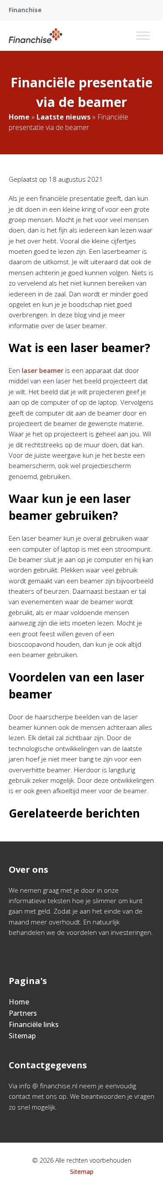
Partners (23, 1013)
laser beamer (42, 370)
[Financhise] (35, 35)
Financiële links (34, 1024)
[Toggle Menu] (143, 35)
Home (19, 117)
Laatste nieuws (63, 117)
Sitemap (22, 1035)
